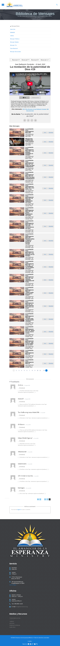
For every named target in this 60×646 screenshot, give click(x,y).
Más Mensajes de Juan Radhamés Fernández (36, 109)
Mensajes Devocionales (15, 51)
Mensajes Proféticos (14, 38)
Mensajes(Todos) (15, 26)
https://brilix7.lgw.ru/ (25, 438)
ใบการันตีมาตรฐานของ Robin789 (28, 412)
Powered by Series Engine (45, 374)
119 (30, 379)
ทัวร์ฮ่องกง (21, 424)
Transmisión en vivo (15, 618)
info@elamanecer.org (22, 606)
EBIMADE (12, 32)
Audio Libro (12, 29)
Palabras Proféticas (15, 625)
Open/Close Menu (3, 4)
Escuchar (36, 97)
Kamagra (21, 488)
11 (40, 370)
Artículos (12, 623)
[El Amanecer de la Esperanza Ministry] (30, 4)
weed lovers (22, 464)
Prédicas (11, 620)
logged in (19, 509)
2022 (24, 109)
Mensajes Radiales (14, 42)
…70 (43, 370)
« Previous (38, 499)
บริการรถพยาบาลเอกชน (25, 476)
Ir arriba (29, 641)
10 (37, 370)
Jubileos (12, 35)
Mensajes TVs (13, 45)
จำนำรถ (20, 385)
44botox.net (22, 452)
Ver (25, 97)
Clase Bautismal (14, 48)
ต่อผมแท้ (20, 399)
